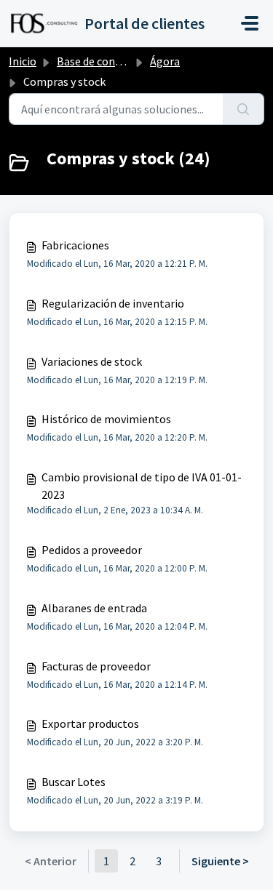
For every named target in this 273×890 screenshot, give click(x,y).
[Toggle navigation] (249, 23)
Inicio (22, 61)
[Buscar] (243, 109)
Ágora (165, 61)
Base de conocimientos (114, 61)
